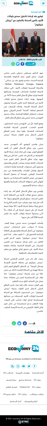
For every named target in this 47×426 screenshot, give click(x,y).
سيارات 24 (22, 394)
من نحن (30, 410)
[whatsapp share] (13, 64)
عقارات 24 (36, 387)
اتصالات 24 (8, 372)
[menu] (43, 3)
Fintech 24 (25, 387)
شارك (29, 63)
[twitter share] (18, 64)
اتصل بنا (17, 410)
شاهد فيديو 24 (9, 394)
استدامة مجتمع (25, 380)
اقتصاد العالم (11, 387)
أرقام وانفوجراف (30, 401)
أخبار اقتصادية (36, 12)
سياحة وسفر (11, 380)
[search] (3, 3)
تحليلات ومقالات (37, 394)
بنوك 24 (37, 380)
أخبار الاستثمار (15, 401)
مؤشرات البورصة (23, 372)
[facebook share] (22, 64)
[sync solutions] (23, 422)
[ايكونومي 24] (23, 3)
